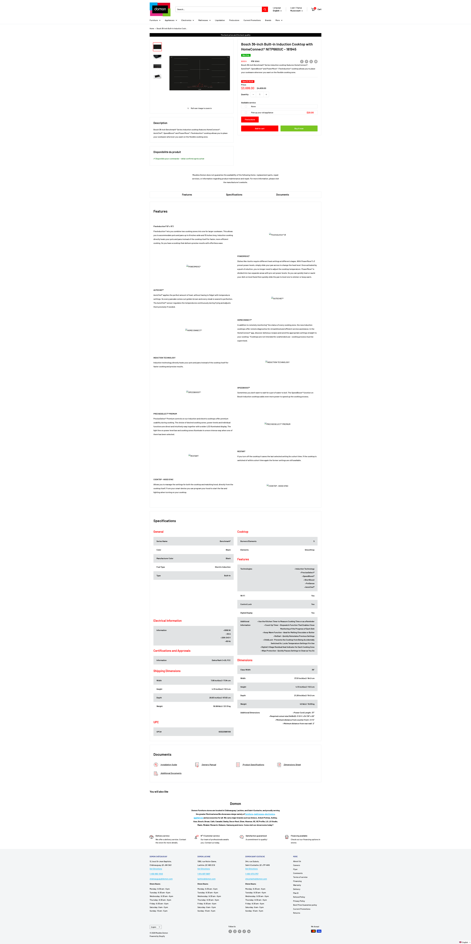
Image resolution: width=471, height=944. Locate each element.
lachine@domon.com (206, 879)
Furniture (154, 20)
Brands (268, 20)
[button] (465, 942)
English (153, 927)
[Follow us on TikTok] (244, 931)
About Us (297, 861)
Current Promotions (252, 20)
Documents (282, 194)
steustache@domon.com (256, 879)
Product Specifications (253, 764)
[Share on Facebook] (302, 61)
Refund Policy (299, 897)
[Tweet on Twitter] (311, 61)
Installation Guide (168, 764)
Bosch (244, 61)
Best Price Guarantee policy (305, 905)
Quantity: (245, 94)
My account (295, 10)
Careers (296, 865)
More (277, 20)
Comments (298, 873)
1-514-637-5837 (203, 874)
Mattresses (203, 20)
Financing (297, 881)
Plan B (295, 893)
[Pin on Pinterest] (306, 61)
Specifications (234, 194)
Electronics (186, 20)
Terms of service (300, 877)
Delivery (296, 889)
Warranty (297, 885)
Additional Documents (171, 773)
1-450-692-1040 (156, 874)
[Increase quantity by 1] (266, 94)
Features (187, 194)
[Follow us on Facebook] (230, 931)
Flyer (295, 869)
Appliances (169, 20)
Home (152, 28)
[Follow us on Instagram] (235, 931)
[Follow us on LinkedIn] (249, 931)
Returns (296, 913)
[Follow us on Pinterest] (239, 931)
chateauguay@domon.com (161, 879)
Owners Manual (208, 764)
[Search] (265, 9)
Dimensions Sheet (292, 764)
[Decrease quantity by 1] (253, 94)
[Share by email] (316, 61)
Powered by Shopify (157, 936)
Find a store (234, 20)
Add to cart (259, 128)
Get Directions (156, 869)
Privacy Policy (299, 901)
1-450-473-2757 (251, 874)
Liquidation (220, 20)
